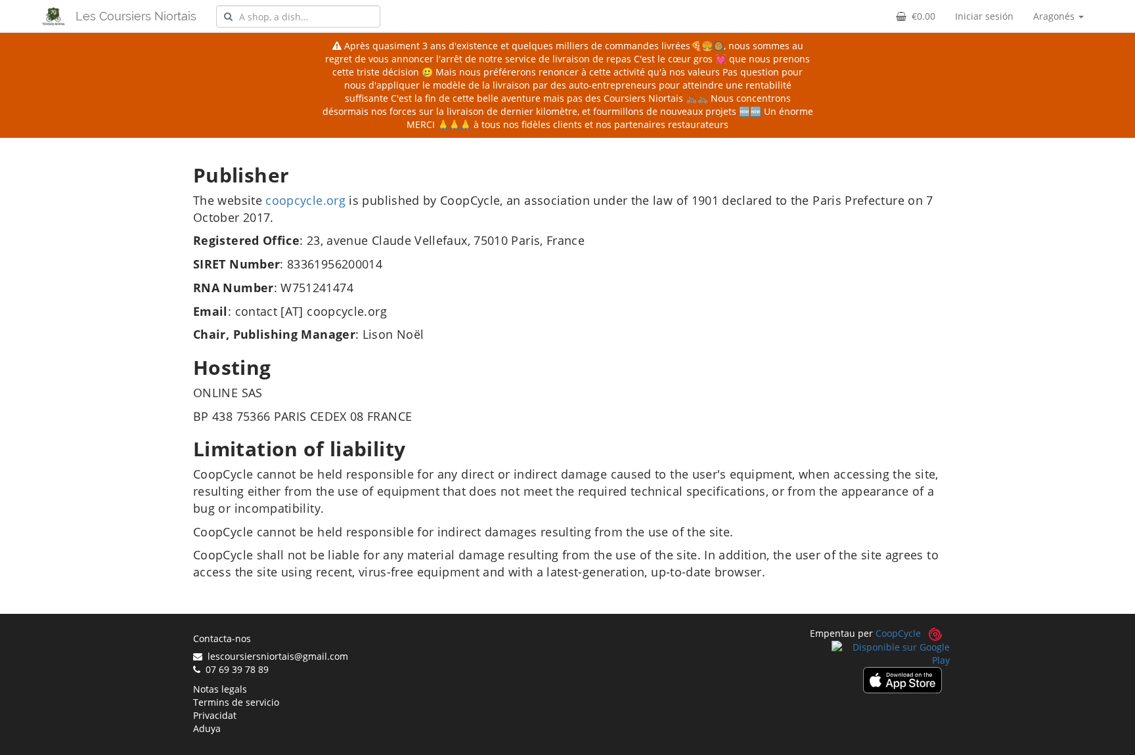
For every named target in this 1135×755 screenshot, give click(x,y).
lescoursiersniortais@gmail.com (275, 656)
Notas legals (220, 689)
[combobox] (298, 16)
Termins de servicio (236, 702)
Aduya (207, 728)
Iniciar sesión (984, 16)
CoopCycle (898, 633)
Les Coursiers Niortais (136, 16)
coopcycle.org (305, 200)
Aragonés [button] (1055, 16)
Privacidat (214, 715)
